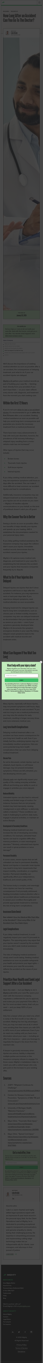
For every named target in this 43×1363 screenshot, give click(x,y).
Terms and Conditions (17, 691)
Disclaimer (27, 691)
